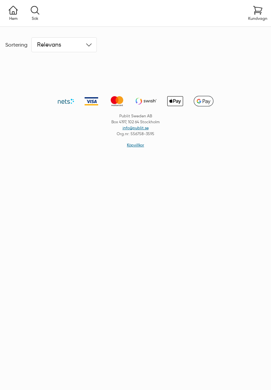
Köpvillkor (135, 144)
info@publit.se (136, 127)
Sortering (16, 45)
